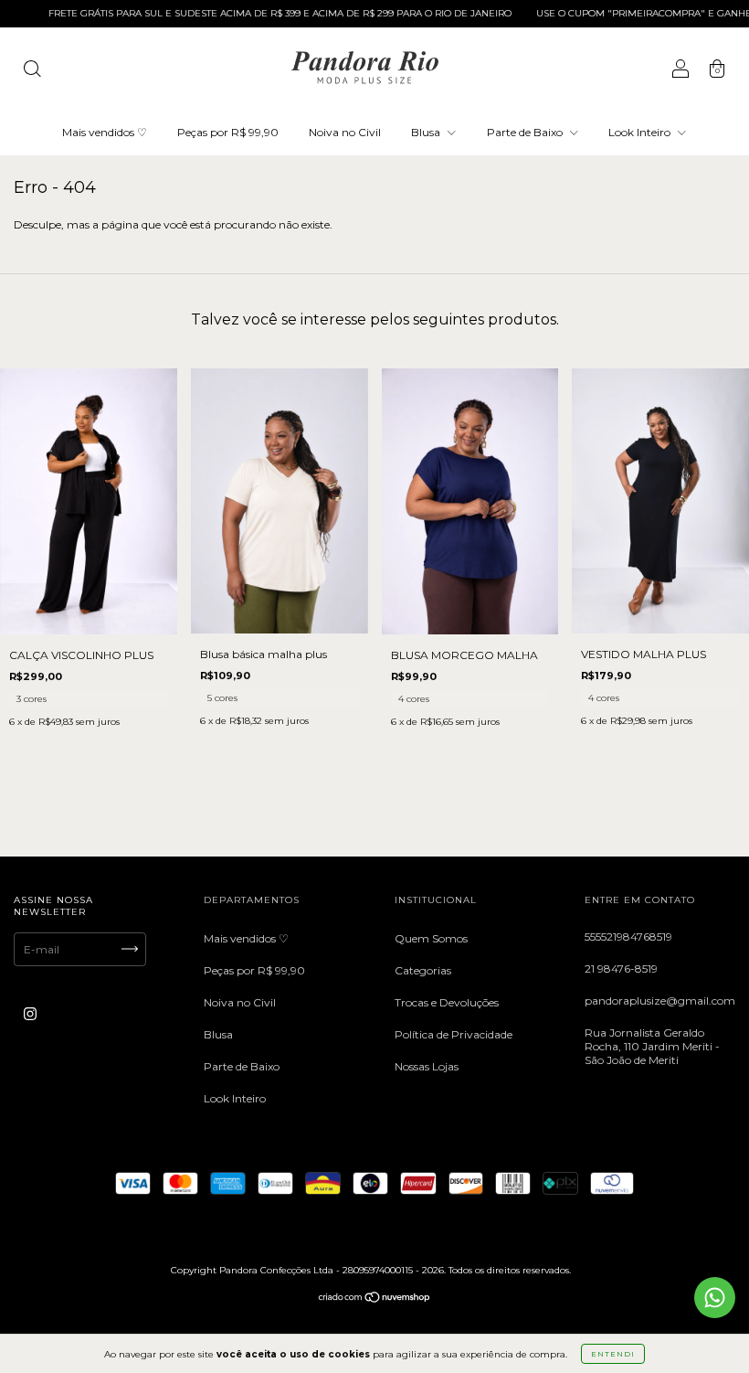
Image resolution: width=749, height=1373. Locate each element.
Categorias (423, 970)
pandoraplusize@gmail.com (660, 1000)
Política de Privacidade (453, 1034)
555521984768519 (628, 936)
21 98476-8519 (621, 968)
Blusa (427, 132)
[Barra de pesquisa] (32, 71)
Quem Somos (431, 938)
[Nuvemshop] (375, 1299)
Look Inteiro (640, 132)
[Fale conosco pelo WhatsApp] (714, 1297)
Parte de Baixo (526, 132)
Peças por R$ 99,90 (228, 132)
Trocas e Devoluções (447, 1002)
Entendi (613, 1353)
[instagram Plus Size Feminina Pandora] (30, 1013)
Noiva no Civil (345, 132)
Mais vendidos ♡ (104, 132)
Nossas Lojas (427, 1066)
